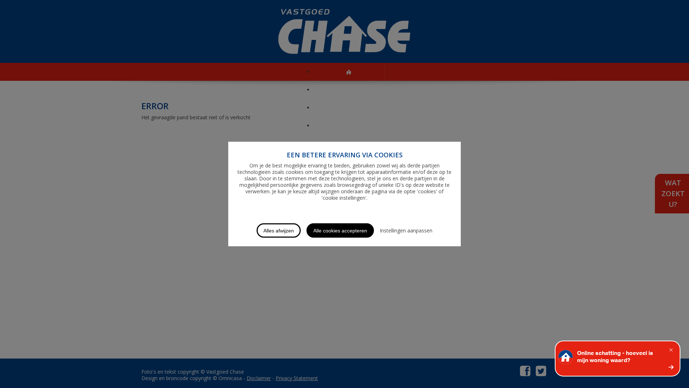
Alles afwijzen (278, 231)
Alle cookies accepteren (340, 231)
